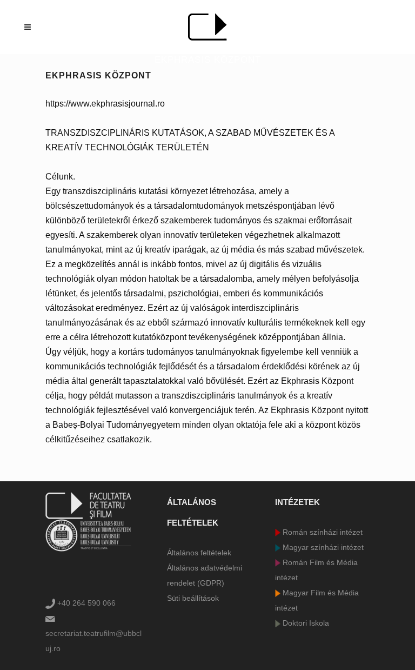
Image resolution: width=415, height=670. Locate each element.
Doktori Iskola (304, 623)
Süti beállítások (193, 598)
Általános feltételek (199, 552)
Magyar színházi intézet (322, 547)
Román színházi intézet (321, 532)
